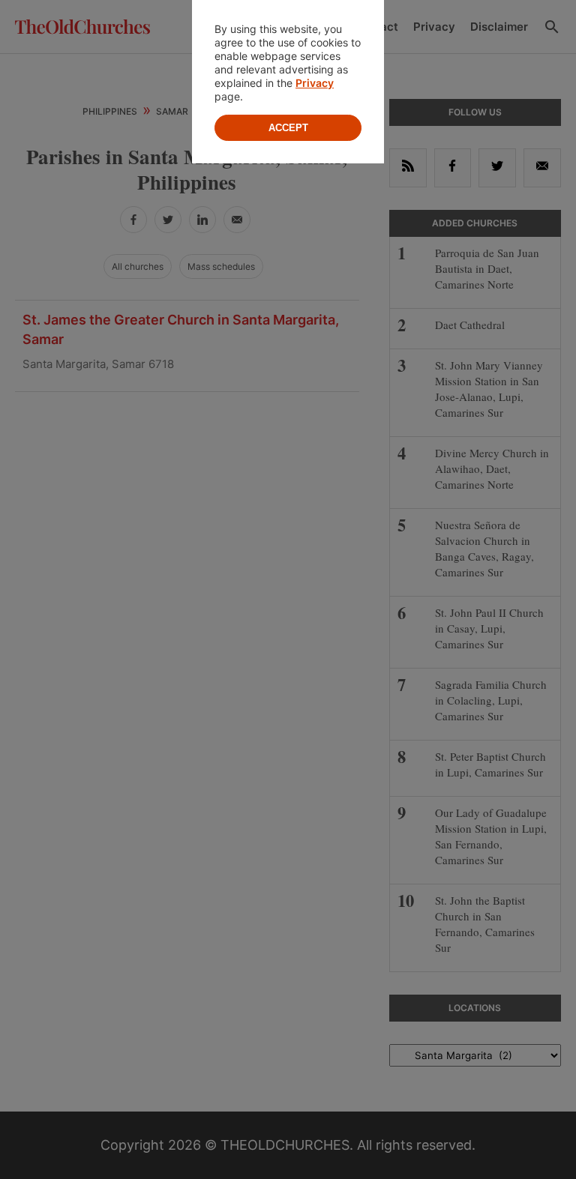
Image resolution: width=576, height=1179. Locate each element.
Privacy (315, 82)
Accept (288, 127)
